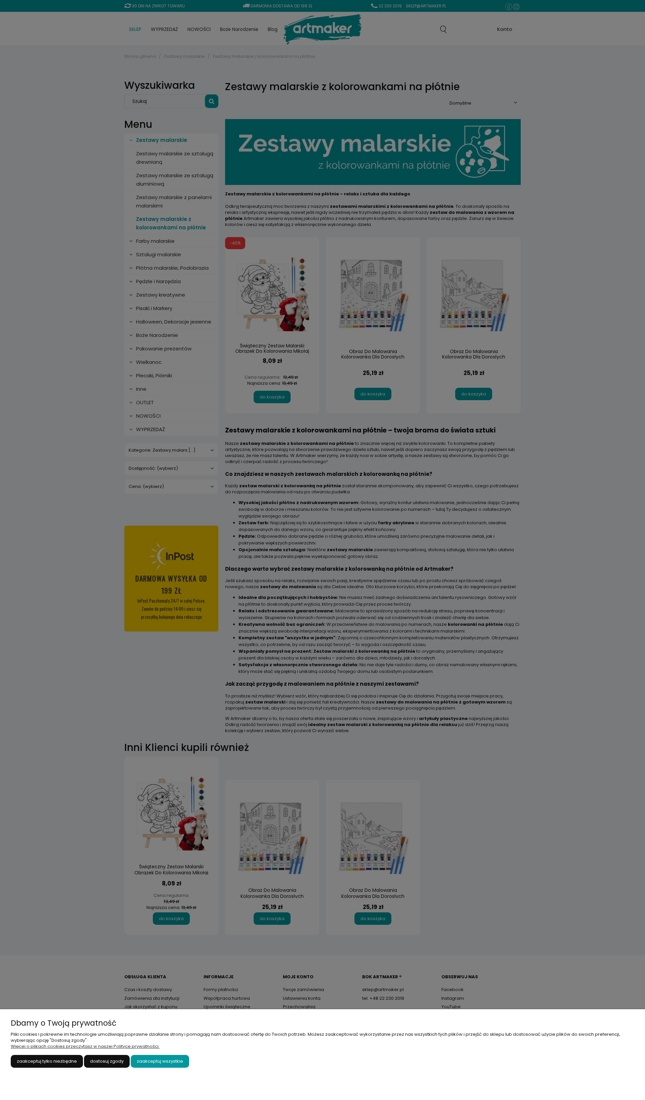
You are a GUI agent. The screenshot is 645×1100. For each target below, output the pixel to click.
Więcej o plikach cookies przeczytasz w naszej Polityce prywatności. (85, 1046)
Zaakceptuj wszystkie (160, 1061)
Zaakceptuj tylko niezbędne (47, 1061)
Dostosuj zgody (107, 1061)
